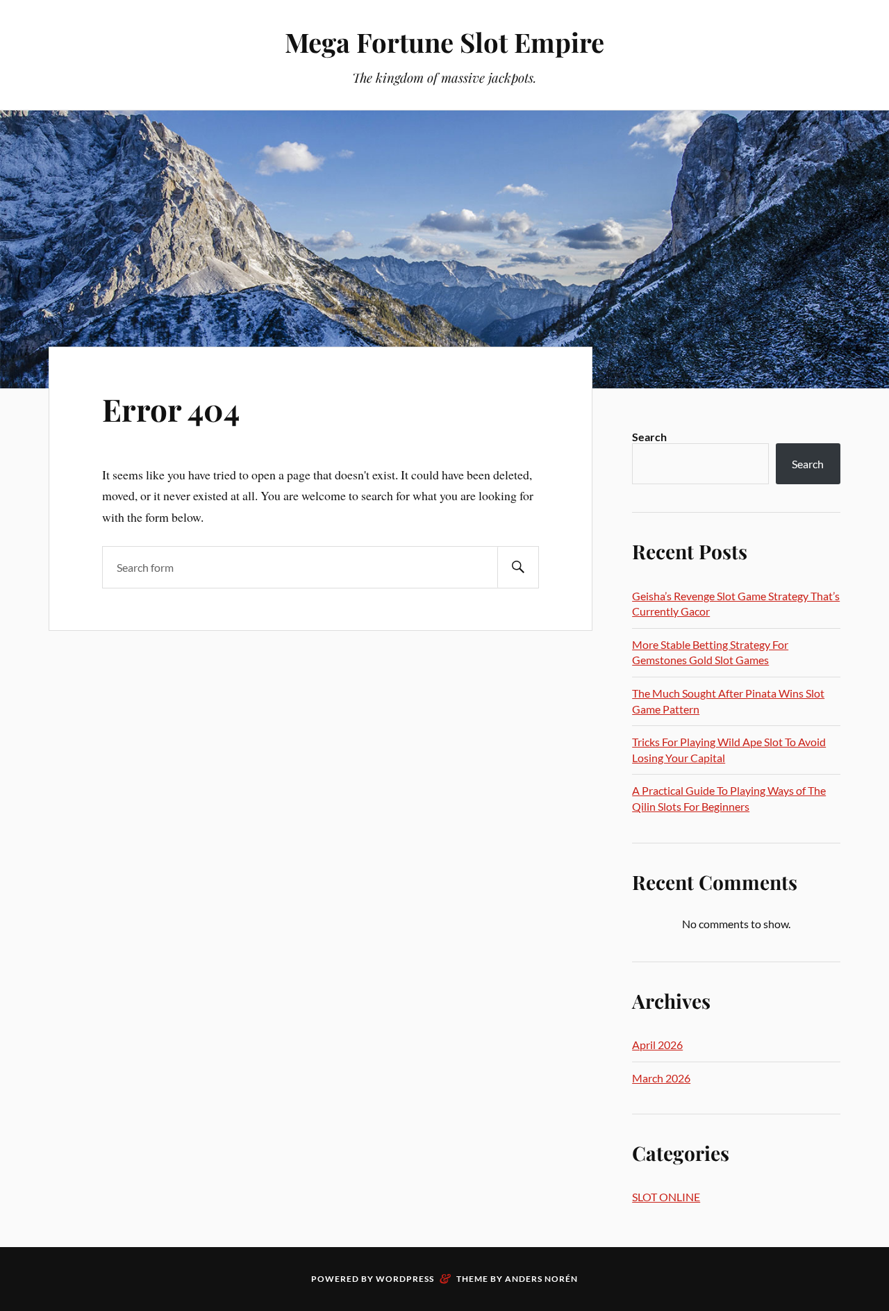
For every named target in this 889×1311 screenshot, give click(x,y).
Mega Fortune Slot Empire (444, 42)
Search (649, 436)
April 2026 (657, 1044)
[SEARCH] (518, 567)
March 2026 (661, 1078)
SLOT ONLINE (666, 1196)
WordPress (405, 1278)
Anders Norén (541, 1278)
